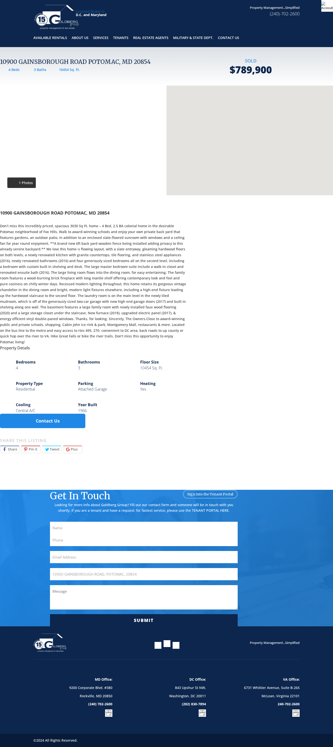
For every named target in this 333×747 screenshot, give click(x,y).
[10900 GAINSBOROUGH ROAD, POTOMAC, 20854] (83, 140)
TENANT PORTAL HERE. (211, 510)
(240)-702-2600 (285, 13)
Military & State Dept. (193, 38)
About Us (80, 38)
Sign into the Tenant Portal (210, 494)
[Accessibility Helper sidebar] (327, 6)
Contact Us (228, 38)
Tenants (120, 38)
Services (100, 38)
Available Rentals (50, 38)
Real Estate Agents (150, 38)
